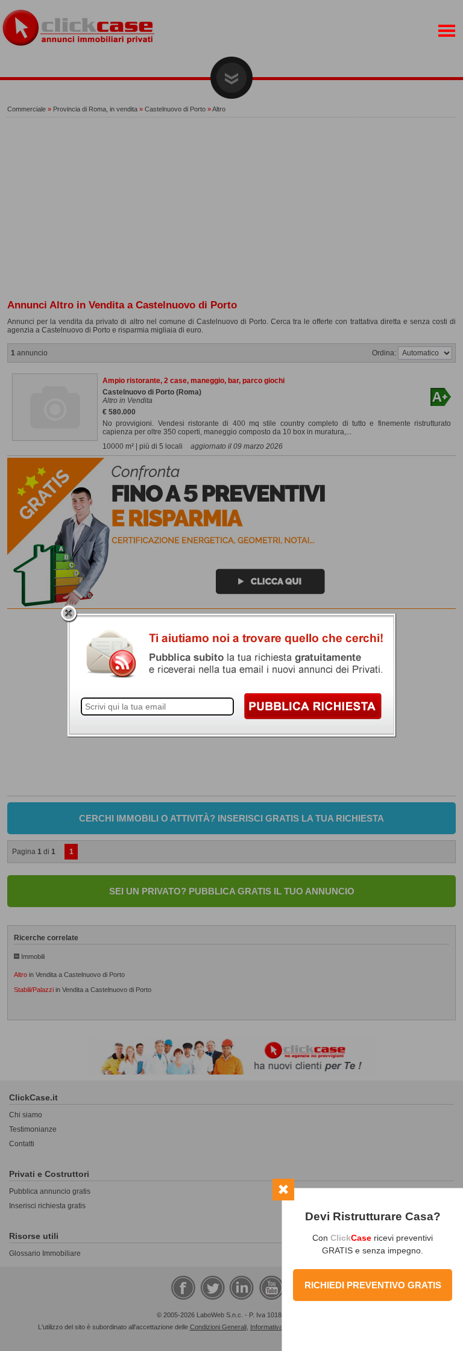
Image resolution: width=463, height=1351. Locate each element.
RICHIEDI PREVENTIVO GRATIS (372, 1285)
